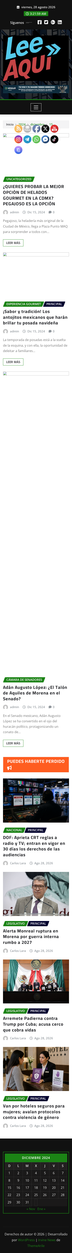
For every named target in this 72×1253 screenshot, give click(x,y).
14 (62, 1180)
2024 (22, 124)
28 (62, 1195)
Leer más (13, 243)
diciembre (37, 124)
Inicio (10, 124)
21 (62, 1187)
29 (9, 1202)
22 (9, 1195)
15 (51, 124)
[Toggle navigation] (36, 107)
